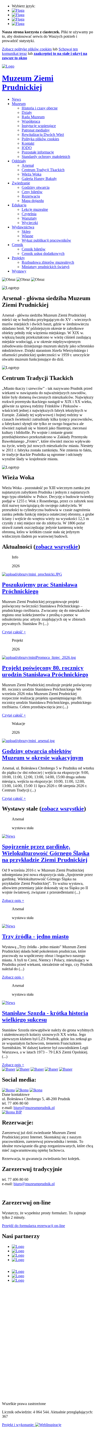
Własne (27, 236)
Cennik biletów (34, 249)
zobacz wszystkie (56, 546)
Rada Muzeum (33, 117)
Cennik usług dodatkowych (43, 253)
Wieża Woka (31, 174)
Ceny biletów (32, 192)
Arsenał (28, 165)
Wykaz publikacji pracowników (46, 240)
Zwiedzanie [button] (21, 183)
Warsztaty (29, 218)
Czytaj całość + (14, 632)
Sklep (26, 231)
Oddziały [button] (19, 161)
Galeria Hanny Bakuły (39, 179)
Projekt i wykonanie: (18, 1425)
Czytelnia (29, 214)
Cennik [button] (17, 245)
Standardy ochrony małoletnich (46, 156)
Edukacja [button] (19, 205)
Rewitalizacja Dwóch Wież (43, 134)
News (16, 99)
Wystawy (19, 271)
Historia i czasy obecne (40, 108)
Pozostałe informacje (38, 152)
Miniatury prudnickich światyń (45, 267)
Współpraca (31, 121)
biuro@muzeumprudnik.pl (34, 1108)
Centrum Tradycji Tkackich (43, 170)
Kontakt (28, 143)
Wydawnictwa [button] (23, 227)
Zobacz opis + (13, 900)
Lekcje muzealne (35, 209)
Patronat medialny (36, 130)
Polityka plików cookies (40, 139)
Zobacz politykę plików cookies (27, 49)
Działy (27, 112)
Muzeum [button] (19, 104)
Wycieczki (30, 223)
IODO (27, 148)
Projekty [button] (18, 258)
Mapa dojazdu (33, 201)
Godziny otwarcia (35, 187)
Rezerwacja (31, 196)
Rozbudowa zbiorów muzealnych (48, 262)
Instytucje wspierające (39, 126)
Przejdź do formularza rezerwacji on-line (33, 1226)
